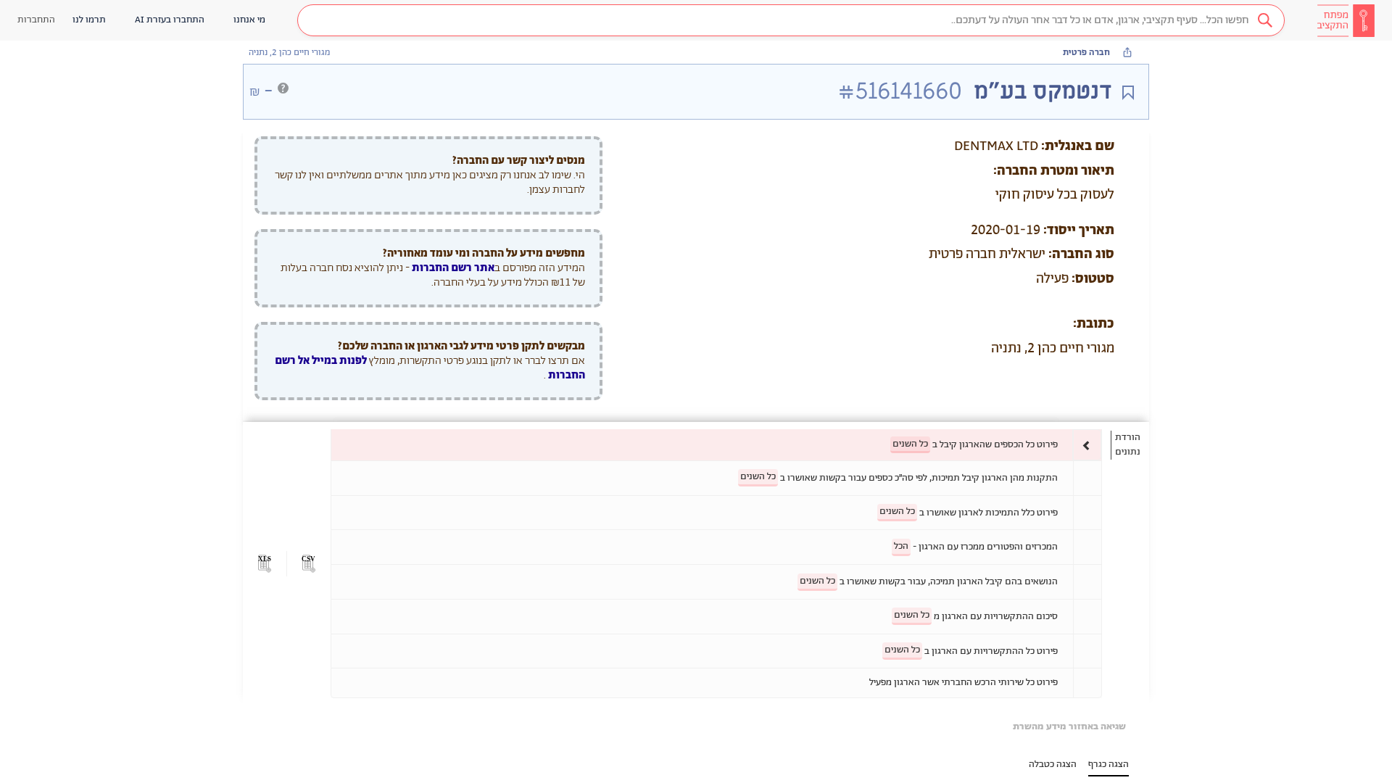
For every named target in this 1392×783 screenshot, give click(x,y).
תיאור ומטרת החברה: (1053, 171)
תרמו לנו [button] (89, 20)
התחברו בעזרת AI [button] (169, 20)
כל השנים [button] (910, 444)
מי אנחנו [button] (249, 20)
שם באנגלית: (1077, 146)
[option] (716, 444)
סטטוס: (1093, 279)
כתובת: (1093, 324)
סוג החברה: (1081, 254)
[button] (791, 20)
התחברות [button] (36, 20)
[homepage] (1346, 20)
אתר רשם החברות (453, 268)
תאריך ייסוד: (1078, 230)
